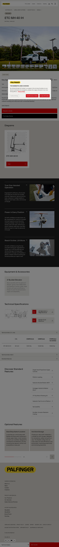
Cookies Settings (14, 95)
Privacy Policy (21, 91)
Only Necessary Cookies (32, 95)
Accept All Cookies (44, 95)
